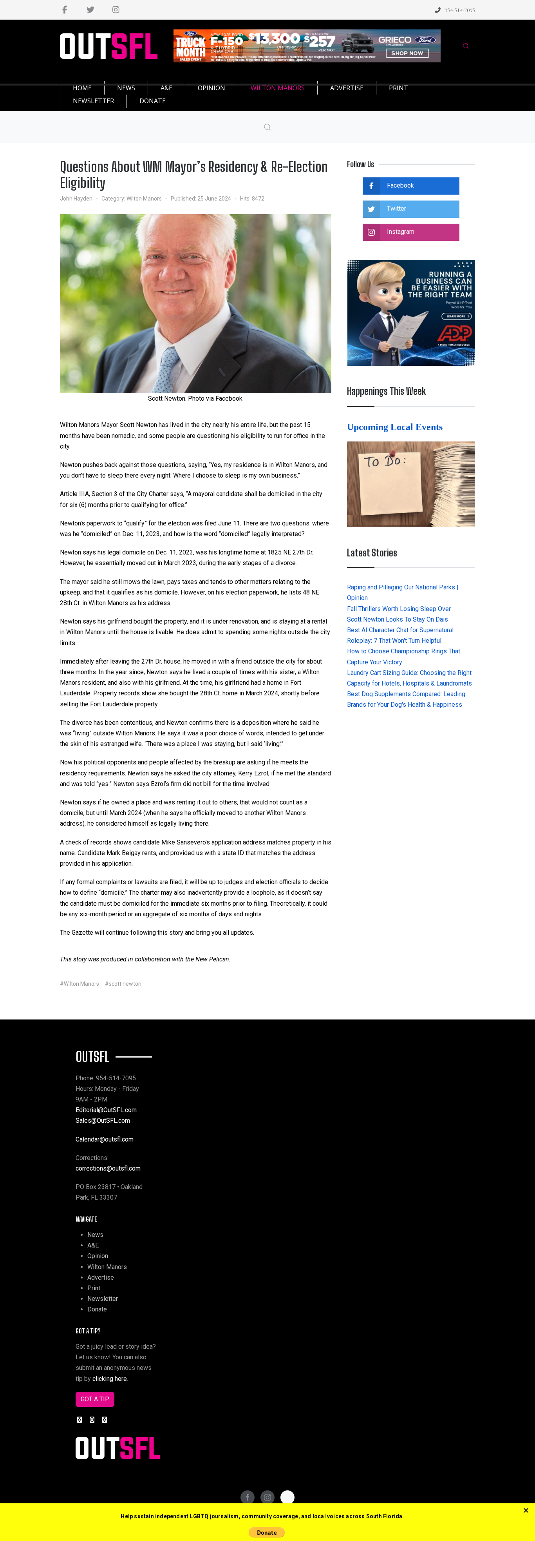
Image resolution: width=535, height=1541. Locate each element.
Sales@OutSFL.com (103, 1120)
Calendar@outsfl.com (105, 1139)
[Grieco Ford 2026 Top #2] (307, 45)
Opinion (97, 1256)
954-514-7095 (460, 10)
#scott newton (123, 984)
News (95, 1234)
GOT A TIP (95, 1399)
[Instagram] (116, 10)
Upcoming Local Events (396, 427)
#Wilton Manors (79, 984)
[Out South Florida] (108, 46)
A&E (93, 1245)
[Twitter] (90, 10)
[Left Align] (526, 1510)
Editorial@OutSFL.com (106, 1110)
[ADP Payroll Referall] (411, 312)
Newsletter (102, 1298)
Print (93, 1288)
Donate (97, 1309)
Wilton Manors (144, 198)
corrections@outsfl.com (108, 1168)
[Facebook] (65, 10)
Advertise (100, 1277)
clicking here (109, 1378)
